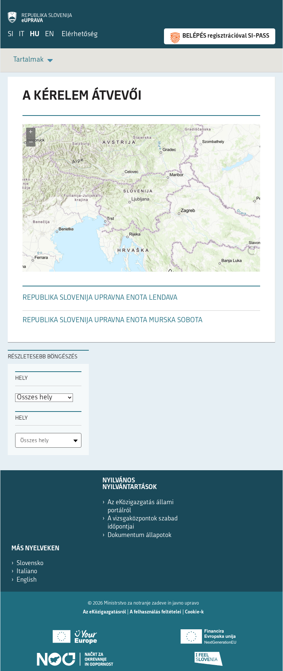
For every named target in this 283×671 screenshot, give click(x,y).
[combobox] (48, 440)
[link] (34, 60)
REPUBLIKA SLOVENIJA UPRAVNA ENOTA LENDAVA (99, 298)
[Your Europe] (75, 634)
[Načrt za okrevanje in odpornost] (75, 656)
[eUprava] (40, 13)
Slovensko (30, 563)
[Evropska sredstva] (208, 656)
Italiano (27, 571)
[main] (141, 213)
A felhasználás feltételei (155, 612)
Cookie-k (194, 612)
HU (34, 34)
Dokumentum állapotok (139, 535)
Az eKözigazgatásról (104, 612)
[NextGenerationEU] (208, 634)
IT (21, 34)
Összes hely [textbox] (34, 441)
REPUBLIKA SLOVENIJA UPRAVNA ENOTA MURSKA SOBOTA (112, 320)
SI (10, 34)
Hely (21, 378)
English (27, 580)
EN (49, 34)
